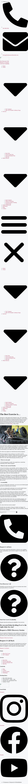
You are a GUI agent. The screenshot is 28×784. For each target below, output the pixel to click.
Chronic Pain (8, 203)
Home (4, 66)
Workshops (5, 206)
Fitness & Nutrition (9, 201)
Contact (4, 208)
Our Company (8, 109)
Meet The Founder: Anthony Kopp (12, 110)
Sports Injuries (8, 200)
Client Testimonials (7, 205)
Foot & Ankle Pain (9, 154)
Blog (4, 207)
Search (1, 512)
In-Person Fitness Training (11, 202)
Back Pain (7, 153)
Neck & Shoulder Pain (10, 155)
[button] (14, 238)
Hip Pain (7, 157)
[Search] (16, 512)
